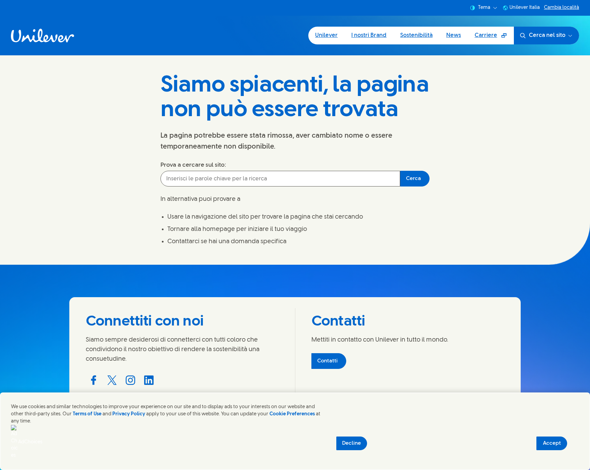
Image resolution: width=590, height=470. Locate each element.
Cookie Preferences (292, 414)
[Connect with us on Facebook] (93, 380)
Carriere (494, 37)
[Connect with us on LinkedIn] (149, 380)
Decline (351, 443)
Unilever (326, 35)
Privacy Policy (128, 414)
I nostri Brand (369, 35)
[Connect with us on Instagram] (130, 380)
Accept (552, 443)
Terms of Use (87, 414)
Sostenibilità (416, 35)
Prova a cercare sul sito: (193, 165)
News (453, 35)
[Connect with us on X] (112, 380)
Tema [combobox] (484, 7)
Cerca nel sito (547, 35)
